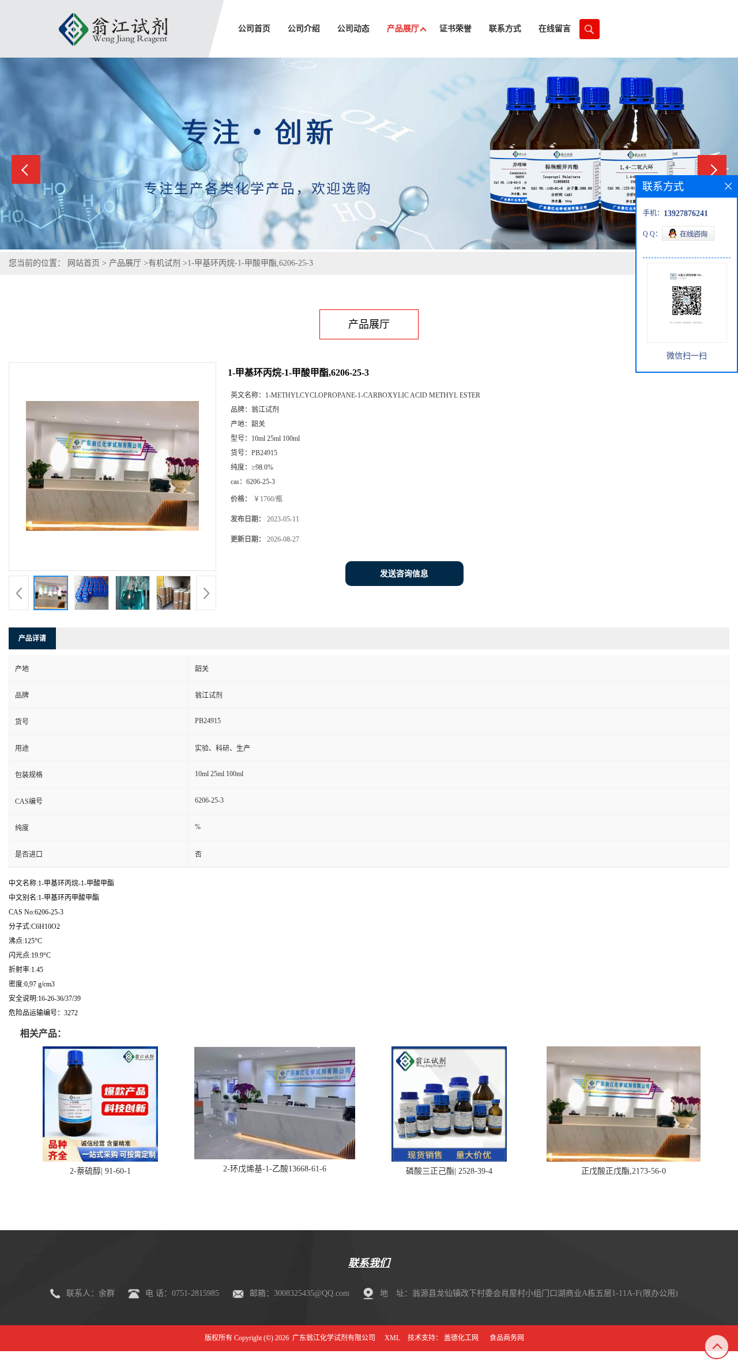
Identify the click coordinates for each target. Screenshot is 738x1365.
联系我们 (369, 1263)
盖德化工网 (461, 1338)
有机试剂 (164, 263)
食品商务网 (507, 1338)
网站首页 (83, 263)
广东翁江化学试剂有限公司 (333, 1338)
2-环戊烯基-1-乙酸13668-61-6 (274, 1168)
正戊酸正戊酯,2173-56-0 (623, 1171)
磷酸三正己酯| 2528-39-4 (449, 1171)
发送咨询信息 (404, 573)
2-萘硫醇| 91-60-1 (100, 1171)
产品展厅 (125, 263)
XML (392, 1338)
